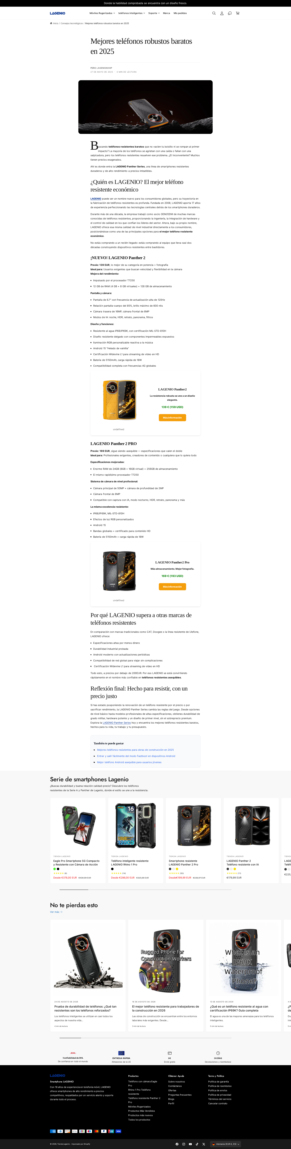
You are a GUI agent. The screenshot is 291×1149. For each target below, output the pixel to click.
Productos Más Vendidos (141, 1110)
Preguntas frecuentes (180, 1094)
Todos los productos (139, 1119)
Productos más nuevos (140, 1115)
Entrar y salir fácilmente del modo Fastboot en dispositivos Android (135, 756)
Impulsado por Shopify (81, 1144)
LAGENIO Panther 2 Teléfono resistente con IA (243, 862)
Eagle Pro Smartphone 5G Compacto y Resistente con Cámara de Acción (76, 862)
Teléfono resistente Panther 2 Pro (144, 1100)
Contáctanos (175, 1086)
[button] (102, 13)
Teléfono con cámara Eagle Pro (142, 1083)
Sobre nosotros (176, 1081)
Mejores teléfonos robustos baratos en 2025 (107, 23)
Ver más (54, 911)
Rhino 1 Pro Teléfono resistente (139, 1091)
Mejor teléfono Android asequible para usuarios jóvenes (128, 762)
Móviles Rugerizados (139, 1106)
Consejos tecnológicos (72, 23)
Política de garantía (218, 1081)
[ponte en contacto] (230, 13)
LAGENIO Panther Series (117, 722)
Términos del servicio (219, 1099)
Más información (172, 417)
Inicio (55, 23)
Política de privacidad (219, 1094)
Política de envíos (217, 1090)
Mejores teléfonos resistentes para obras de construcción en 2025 (135, 749)
